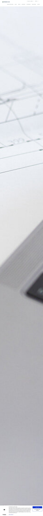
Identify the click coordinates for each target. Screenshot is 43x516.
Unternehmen (29, 4)
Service (19, 4)
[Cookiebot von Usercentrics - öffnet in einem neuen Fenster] (4, 514)
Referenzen (23, 4)
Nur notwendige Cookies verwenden (37, 510)
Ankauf (16, 4)
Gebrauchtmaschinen (10, 4)
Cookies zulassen (37, 507)
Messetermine (34, 4)
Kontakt (38, 4)
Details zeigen (11, 514)
